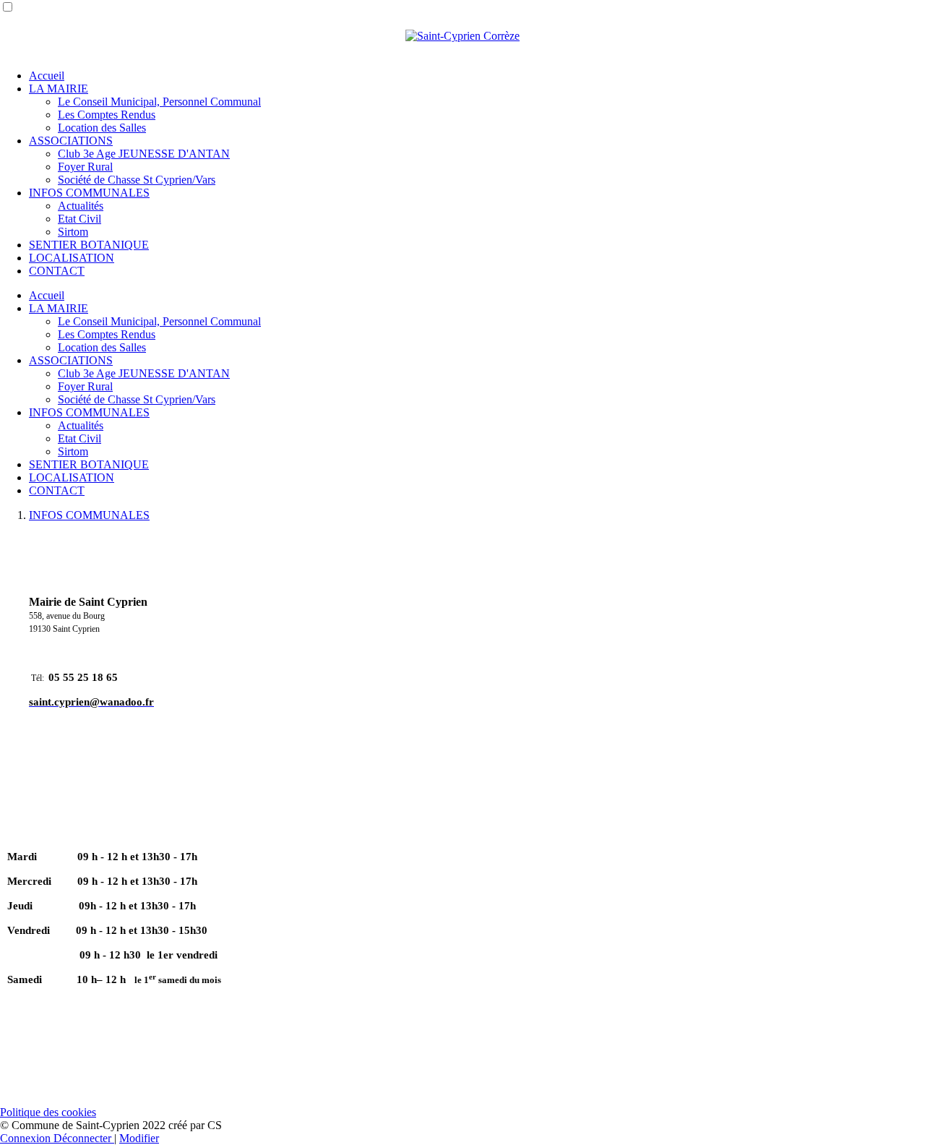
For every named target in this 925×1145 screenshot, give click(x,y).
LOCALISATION (71, 258)
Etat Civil (79, 219)
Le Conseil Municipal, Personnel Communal (159, 101)
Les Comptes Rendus (106, 114)
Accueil (46, 75)
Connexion (26, 1138)
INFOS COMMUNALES (89, 192)
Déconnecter (83, 1138)
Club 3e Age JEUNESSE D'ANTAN (144, 153)
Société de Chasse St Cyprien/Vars (136, 179)
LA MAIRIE (58, 88)
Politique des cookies (48, 1112)
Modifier (139, 1138)
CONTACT (57, 271)
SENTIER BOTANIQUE (89, 245)
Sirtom (73, 232)
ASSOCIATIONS (71, 140)
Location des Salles (102, 127)
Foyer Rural (85, 166)
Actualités (80, 206)
